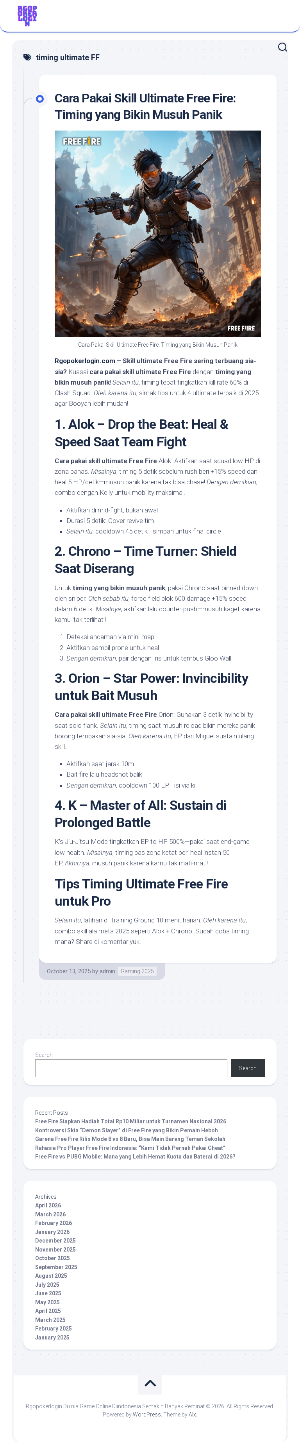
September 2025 (56, 1267)
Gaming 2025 (137, 971)
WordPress (147, 1414)
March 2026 (50, 1214)
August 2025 (51, 1276)
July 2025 (47, 1285)
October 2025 (52, 1258)
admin (107, 971)
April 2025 (48, 1311)
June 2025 (48, 1293)
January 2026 (52, 1232)
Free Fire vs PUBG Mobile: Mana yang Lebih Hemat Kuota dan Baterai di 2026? (135, 1156)
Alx (192, 1414)
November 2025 (55, 1249)
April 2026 (48, 1205)
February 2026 (53, 1223)
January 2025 (52, 1337)
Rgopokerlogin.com (85, 361)
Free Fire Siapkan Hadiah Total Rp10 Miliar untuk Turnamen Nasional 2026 (130, 1121)
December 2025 (55, 1240)
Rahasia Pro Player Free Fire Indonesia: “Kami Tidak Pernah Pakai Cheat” (130, 1148)
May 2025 (47, 1302)
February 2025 (53, 1328)
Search (44, 1055)
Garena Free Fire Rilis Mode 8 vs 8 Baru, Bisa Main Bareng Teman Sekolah (130, 1139)
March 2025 (50, 1320)
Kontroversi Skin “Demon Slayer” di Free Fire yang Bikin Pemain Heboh (126, 1130)
